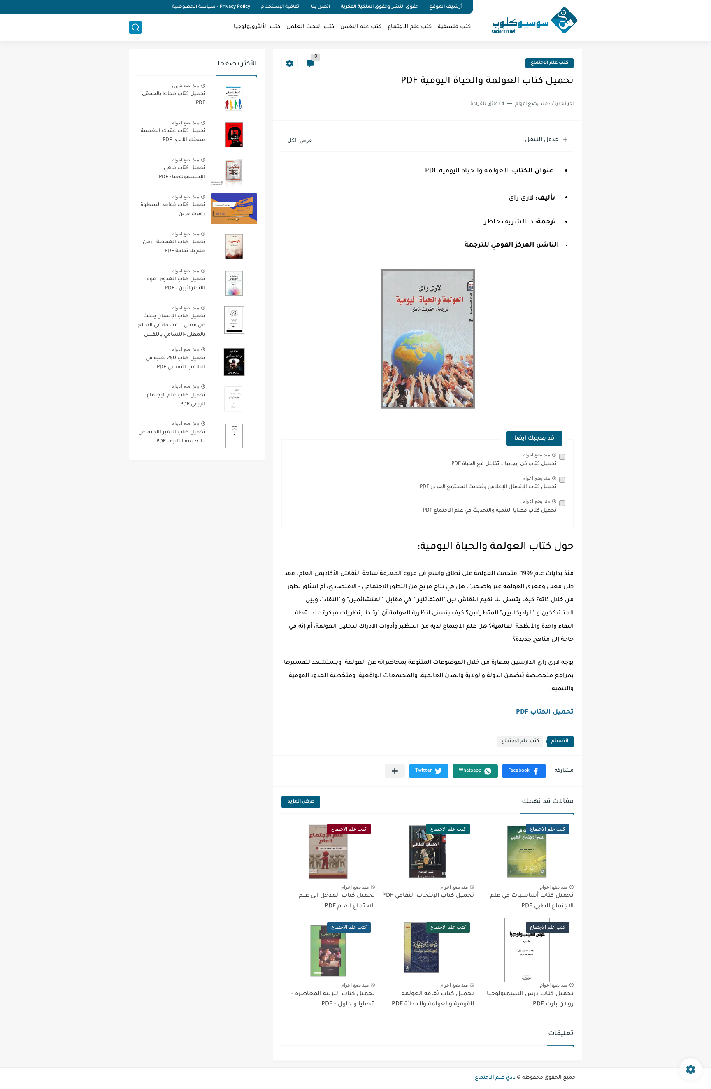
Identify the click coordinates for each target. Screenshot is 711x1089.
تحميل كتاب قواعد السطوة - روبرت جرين (171, 209)
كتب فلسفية (454, 27)
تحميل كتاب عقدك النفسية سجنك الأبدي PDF (173, 135)
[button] (524, 771)
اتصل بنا (320, 7)
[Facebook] (160, 7)
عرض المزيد (301, 802)
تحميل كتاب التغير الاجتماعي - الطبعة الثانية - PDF (171, 437)
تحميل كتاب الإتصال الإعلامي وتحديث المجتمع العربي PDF (488, 487)
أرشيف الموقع (445, 7)
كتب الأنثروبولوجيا (257, 27)
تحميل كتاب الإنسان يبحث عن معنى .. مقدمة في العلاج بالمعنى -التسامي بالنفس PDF (171, 327)
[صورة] (234, 97)
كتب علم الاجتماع (410, 27)
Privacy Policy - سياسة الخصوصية (211, 7)
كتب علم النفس (360, 27)
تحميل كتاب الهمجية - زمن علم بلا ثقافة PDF (174, 247)
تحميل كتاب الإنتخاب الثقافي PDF (428, 896)
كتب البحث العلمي (310, 27)
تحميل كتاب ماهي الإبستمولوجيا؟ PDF (182, 172)
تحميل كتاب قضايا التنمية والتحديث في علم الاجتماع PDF (489, 511)
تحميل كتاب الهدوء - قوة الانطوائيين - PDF (176, 284)
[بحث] (135, 27)
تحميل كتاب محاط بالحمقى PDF (173, 98)
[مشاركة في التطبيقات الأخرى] (395, 771)
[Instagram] (132, 7)
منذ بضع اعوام (536, 455)
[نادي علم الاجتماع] (530, 20)
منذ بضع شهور (185, 85)
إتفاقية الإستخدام (280, 7)
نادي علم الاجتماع (495, 1078)
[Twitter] (146, 7)
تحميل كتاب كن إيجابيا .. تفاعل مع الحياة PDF (503, 464)
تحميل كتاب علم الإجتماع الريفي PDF (175, 400)
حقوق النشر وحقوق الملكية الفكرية (379, 7)
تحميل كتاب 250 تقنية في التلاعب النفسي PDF (175, 363)
